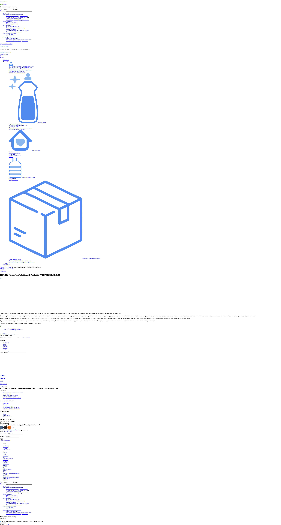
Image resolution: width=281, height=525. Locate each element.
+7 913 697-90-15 (4, 46)
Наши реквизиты (7, 469)
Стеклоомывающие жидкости (13, 18)
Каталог (2, 378)
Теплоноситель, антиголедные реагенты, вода (17, 20)
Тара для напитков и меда (9, 33)
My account (5, 456)
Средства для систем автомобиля (17, 72)
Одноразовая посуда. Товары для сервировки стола (21, 262)
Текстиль (11, 157)
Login (2, 439)
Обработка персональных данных (11, 473)
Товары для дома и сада (12, 24)
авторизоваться (26, 337)
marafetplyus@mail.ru (5, 52)
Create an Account (8, 431)
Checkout (5, 454)
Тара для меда (9, 34)
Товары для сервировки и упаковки (12, 37)
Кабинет (5, 462)
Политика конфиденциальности (11, 477)
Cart (4, 453)
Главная (2, 267)
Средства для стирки (11, 29)
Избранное (3, 384)
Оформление (6, 475)
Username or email (5, 433)
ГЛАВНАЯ (6, 445)
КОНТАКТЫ (6, 449)
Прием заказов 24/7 (6, 44)
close (8, 524)
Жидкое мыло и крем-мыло (12, 26)
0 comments (3, 271)
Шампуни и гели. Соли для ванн (14, 31)
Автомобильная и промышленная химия (13, 14)
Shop (4, 457)
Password (2, 436)
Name (1, 518)
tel (0, 519)
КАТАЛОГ (5, 447)
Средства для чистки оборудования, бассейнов (17, 17)
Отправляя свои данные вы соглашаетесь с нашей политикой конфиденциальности (22, 521)
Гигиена (11, 151)
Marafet (2, 269)
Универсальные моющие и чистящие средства (17, 30)
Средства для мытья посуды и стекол (15, 27)
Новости (5, 346)
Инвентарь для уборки (11, 22)
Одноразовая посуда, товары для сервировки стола (18, 39)
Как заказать (6, 464)
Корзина (5, 468)
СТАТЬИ (5, 448)
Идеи (8, 268)
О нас (4, 471)
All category (6, 13)
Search (15, 9)
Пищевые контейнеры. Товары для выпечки (17, 41)
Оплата (5, 474)
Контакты (5, 466)
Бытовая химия (7, 25)
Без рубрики (8, 267)
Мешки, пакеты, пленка (12, 38)
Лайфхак (5, 345)
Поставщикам (6, 478)
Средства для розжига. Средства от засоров (17, 16)
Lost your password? (5, 440)
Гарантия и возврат (8, 458)
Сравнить (5, 479)
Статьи (11, 268)
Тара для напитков (10, 35)
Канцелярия (12, 154)
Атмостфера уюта (7, 21)
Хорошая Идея (14, 430)
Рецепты (5, 348)
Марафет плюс (3, 1)
